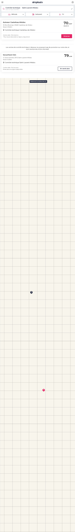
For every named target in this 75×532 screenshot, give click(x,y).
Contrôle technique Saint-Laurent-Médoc (20, 62)
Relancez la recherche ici (38, 81)
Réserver (67, 36)
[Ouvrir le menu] (2, 1)
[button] (73, 2)
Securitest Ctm (9, 55)
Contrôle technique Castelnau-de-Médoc (20, 30)
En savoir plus (65, 68)
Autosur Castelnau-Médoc (14, 22)
